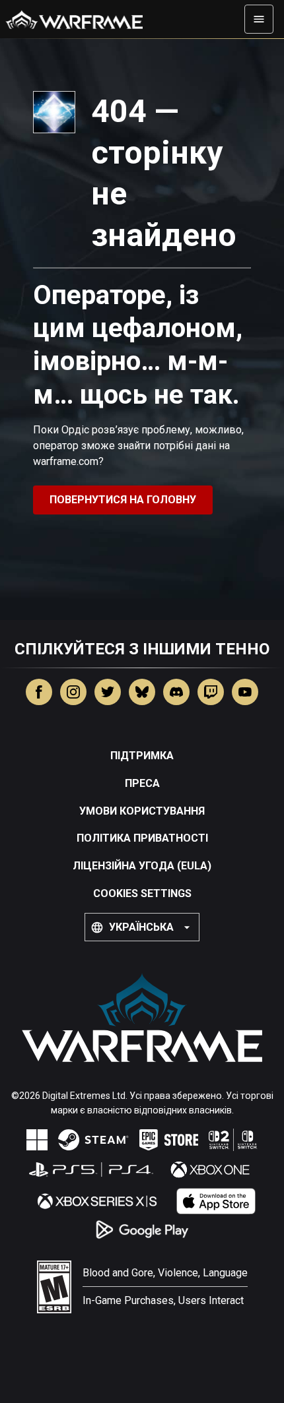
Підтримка (142, 755)
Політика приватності (142, 838)
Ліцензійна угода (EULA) (142, 865)
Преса (142, 783)
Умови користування (142, 811)
